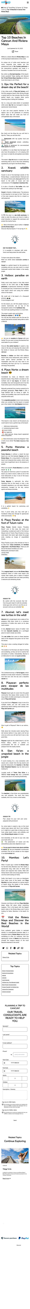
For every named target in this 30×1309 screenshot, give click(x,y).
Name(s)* (5, 1026)
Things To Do (5, 957)
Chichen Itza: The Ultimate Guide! (10, 982)
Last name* (6, 1034)
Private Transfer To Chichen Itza (10, 987)
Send (15, 1120)
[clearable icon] (25, 1063)
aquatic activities (21, 656)
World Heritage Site (12, 774)
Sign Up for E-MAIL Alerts (9, 1110)
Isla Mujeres (15, 381)
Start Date (6, 1060)
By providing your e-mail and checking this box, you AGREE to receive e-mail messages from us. (15, 1113)
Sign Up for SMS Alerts (8, 1102)
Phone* (5, 1051)
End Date (5, 1068)
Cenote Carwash (6, 991)
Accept (15, 1305)
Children (5, 1082)
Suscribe (15, 1228)
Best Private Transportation (9, 984)
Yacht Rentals (5, 980)
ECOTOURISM (8, 853)
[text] (15, 1063)
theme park (19, 179)
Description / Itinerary (9, 1089)
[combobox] (8, 1054)
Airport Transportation (8, 970)
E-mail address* (7, 1043)
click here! (3, 352)
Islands (4, 975)
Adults (4, 1075)
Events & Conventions (7, 973)
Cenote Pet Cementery (8, 989)
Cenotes (4, 977)
